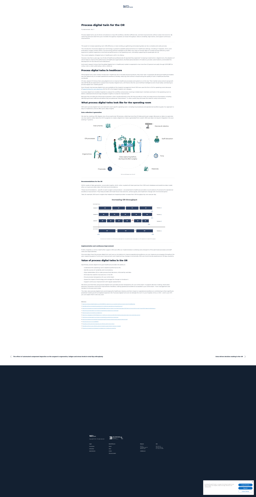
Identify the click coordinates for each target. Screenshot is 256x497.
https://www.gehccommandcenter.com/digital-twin (92, 312)
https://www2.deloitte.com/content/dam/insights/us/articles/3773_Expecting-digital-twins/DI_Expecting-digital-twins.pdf (105, 319)
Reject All (245, 488)
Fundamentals (85, 29)
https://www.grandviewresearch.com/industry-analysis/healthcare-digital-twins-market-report (100, 310)
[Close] (252, 481)
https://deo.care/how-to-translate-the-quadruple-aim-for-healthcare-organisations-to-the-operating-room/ (102, 306)
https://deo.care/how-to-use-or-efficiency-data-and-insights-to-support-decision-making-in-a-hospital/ (102, 326)
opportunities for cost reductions (93, 89)
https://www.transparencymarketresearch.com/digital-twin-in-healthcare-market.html (99, 328)
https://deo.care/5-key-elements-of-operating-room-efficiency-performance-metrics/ (98, 323)
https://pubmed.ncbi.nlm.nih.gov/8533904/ (91, 321)
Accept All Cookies (245, 484)
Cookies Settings (245, 491)
